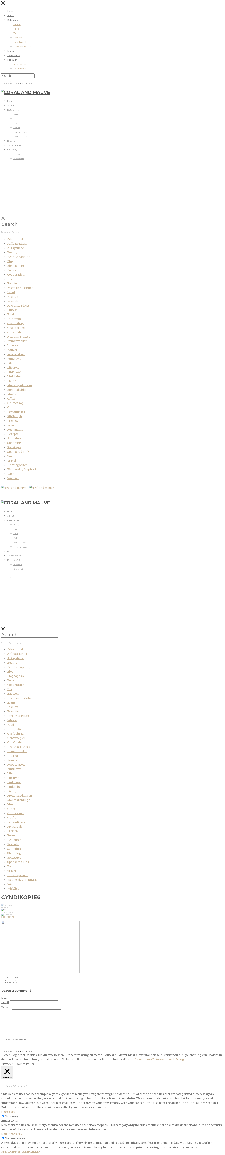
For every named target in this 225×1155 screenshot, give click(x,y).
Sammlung (15, 438)
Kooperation (16, 354)
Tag (10, 456)
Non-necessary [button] (11, 1134)
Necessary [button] (8, 1111)
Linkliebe (14, 376)
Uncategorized (17, 465)
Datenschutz (20, 68)
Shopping (14, 443)
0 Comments (7, 917)
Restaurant (15, 429)
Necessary (12, 1116)
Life (10, 363)
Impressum (19, 64)
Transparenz (13, 55)
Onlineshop (15, 403)
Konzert (13, 350)
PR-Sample (14, 416)
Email (5, 1002)
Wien (11, 474)
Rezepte (13, 434)
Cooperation (16, 274)
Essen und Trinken (20, 288)
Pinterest (12, 982)
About (10, 15)
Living (11, 381)
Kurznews (14, 358)
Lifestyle (13, 367)
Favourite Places (22, 46)
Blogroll (11, 51)
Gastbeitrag (15, 323)
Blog (10, 261)
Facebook (12, 978)
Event (11, 292)
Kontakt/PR (13, 59)
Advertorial (15, 239)
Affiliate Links (17, 243)
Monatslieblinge (18, 389)
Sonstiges (14, 447)
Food (16, 28)
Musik (11, 394)
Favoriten (14, 301)
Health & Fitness (22, 42)
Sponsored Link (18, 451)
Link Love (14, 372)
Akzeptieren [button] (143, 1059)
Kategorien (13, 20)
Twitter (11, 980)
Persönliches (16, 412)
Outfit (11, 407)
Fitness (12, 310)
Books (11, 270)
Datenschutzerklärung (168, 1059)
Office (11, 398)
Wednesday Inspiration (23, 469)
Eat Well (13, 283)
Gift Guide (14, 332)
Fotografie (14, 319)
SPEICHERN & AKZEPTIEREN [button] (21, 1151)
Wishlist (13, 478)
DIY (9, 279)
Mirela (5, 907)
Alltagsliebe (15, 248)
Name (5, 998)
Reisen (12, 425)
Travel (16, 33)
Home (10, 11)
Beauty (17, 24)
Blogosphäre (16, 265)
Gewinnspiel (16, 327)
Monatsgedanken (19, 385)
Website (6, 1007)
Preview (12, 420)
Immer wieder (17, 341)
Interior (12, 345)
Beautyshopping (18, 257)
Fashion (17, 37)
